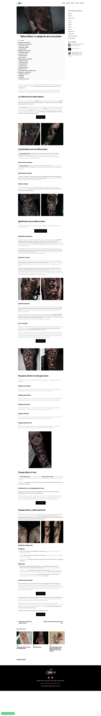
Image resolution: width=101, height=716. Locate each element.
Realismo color (56, 680)
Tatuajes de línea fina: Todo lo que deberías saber (23, 647)
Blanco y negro (43, 680)
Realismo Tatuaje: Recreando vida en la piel (53, 622)
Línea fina (48, 680)
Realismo (60, 680)
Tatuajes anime (71, 33)
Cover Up (70, 22)
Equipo (63, 3)
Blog (63, 680)
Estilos (72, 3)
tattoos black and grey (25, 153)
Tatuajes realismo (71, 38)
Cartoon (69, 20)
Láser (77, 3)
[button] (8, 713)
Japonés (70, 26)
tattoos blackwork (24, 165)
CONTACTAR (41, 117)
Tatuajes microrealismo (72, 36)
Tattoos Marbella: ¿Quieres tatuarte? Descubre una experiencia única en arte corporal (55, 649)
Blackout (70, 13)
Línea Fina (70, 29)
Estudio (68, 3)
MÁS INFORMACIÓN (40, 230)
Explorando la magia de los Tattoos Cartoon (25, 622)
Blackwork (70, 15)
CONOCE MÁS (40, 340)
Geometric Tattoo (37, 647)
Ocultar (22, 40)
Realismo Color (71, 31)
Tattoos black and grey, (25, 476)
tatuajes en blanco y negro (47, 476)
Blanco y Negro (71, 17)
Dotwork (70, 24)
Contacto (81, 3)
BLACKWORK (41, 593)
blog (17, 645)
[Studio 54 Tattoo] (19, 4)
